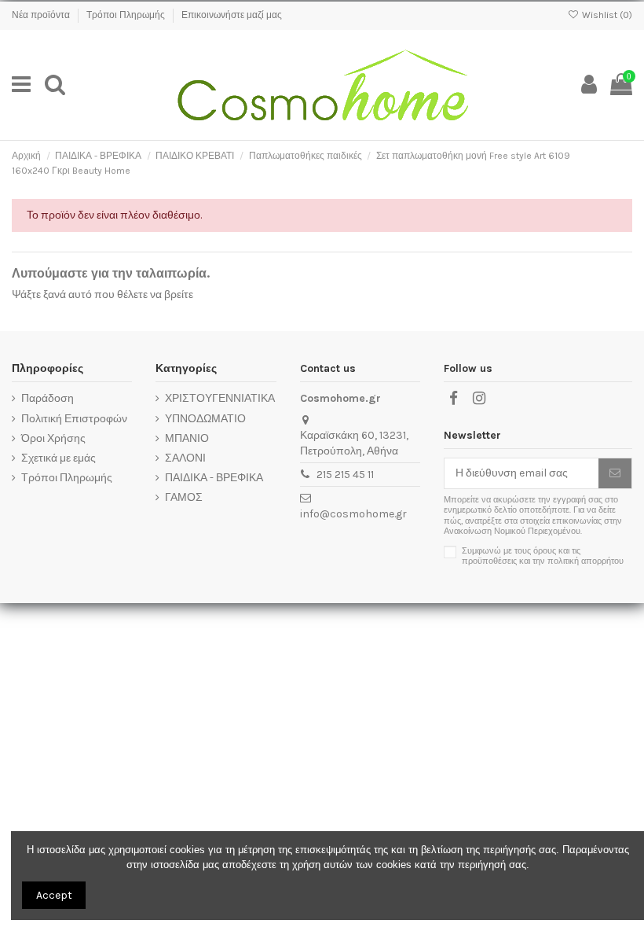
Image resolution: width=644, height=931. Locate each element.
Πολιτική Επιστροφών (74, 418)
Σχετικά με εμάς (58, 458)
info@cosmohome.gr (353, 514)
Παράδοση (47, 398)
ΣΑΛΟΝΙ (185, 458)
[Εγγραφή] (614, 473)
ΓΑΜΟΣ (184, 497)
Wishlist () (606, 14)
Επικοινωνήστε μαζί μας (231, 14)
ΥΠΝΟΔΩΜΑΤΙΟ (205, 418)
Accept (54, 895)
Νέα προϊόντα (42, 14)
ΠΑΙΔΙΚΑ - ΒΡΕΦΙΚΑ (214, 477)
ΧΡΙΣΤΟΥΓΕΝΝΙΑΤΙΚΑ (220, 398)
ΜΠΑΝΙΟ (187, 438)
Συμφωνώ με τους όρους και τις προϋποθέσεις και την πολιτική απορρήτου (543, 556)
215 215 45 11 (345, 474)
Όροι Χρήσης (53, 438)
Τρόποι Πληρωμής (126, 14)
